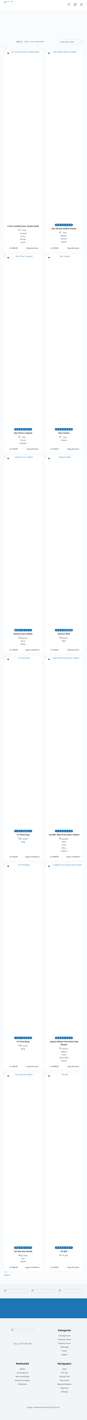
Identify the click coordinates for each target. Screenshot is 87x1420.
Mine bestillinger (23, 1376)
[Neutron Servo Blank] (23, 541)
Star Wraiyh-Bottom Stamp (64, 228)
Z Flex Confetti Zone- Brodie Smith (23, 226)
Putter (43, 23)
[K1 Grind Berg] (23, 948)
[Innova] (63, 237)
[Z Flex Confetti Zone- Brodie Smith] (23, 135)
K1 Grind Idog (23, 835)
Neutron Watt (64, 634)
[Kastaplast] (23, 840)
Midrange (72, 23)
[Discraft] (23, 236)
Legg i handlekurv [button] (32, 650)
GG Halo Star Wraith (23, 1251)
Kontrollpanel (22, 1373)
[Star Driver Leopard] (23, 340)
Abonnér (60, 1314)
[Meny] (81, 4)
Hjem (64, 1369)
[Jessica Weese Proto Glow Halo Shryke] (64, 948)
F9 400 (64, 1251)
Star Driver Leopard (23, 433)
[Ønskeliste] (69, 4)
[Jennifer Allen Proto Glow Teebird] (64, 741)
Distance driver (47, 33)
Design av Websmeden (35, 1407)
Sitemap (64, 1392)
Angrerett (64, 1388)
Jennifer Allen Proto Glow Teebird (64, 835)
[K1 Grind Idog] (23, 741)
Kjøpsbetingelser (64, 1384)
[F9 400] (64, 1158)
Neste (7, 1275)
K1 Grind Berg (23, 1041)
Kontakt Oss (64, 1376)
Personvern (64, 1380)
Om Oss (64, 1373)
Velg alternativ (32, 248)
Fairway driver (20, 33)
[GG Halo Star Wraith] (23, 1158)
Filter (20, 42)
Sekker (17, 23)
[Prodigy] (63, 1255)
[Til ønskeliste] (8, 53)
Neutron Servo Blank (23, 634)
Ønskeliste (22, 1384)
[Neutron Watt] (64, 541)
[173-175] (8, 24)
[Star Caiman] (64, 340)
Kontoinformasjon (22, 1380)
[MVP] (23, 641)
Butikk (22, 1369)
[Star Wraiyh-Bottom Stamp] (64, 135)
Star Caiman (64, 433)
